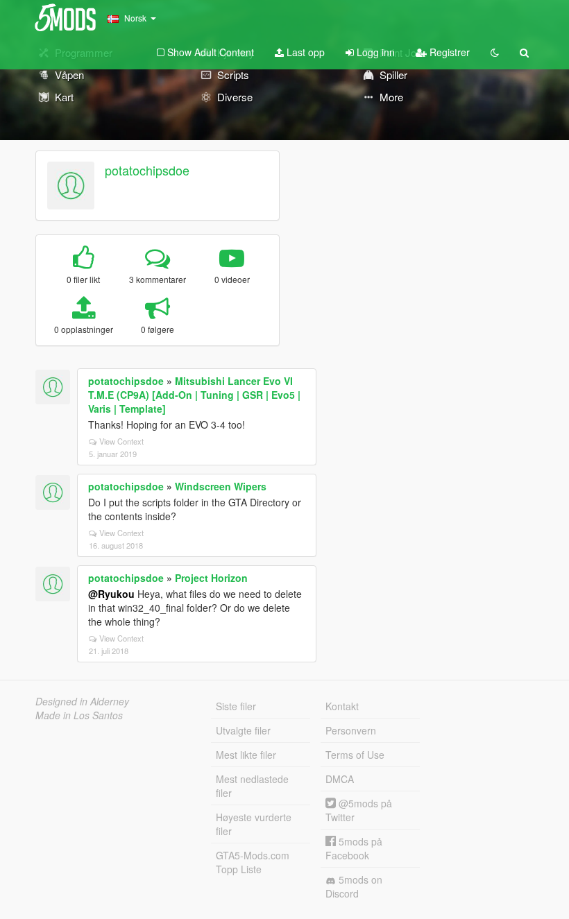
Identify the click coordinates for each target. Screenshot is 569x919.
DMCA (339, 779)
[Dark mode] (494, 52)
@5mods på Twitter (358, 810)
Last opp (304, 52)
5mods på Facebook (353, 848)
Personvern (350, 730)
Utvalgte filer (243, 730)
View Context (121, 441)
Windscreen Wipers (220, 486)
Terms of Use (354, 755)
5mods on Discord (353, 886)
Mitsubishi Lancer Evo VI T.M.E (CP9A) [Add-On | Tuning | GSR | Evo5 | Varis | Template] (194, 394)
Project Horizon (211, 578)
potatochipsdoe (147, 170)
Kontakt (342, 706)
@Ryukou (111, 594)
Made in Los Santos (79, 715)
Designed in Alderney (82, 701)
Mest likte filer (246, 755)
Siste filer (236, 706)
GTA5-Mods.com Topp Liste (252, 862)
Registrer (448, 52)
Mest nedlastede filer (252, 786)
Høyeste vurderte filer (253, 824)
